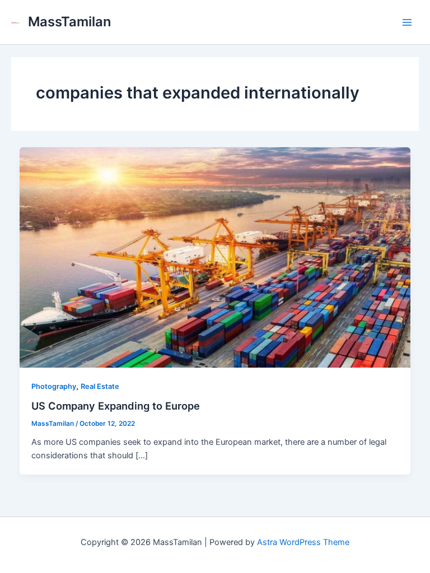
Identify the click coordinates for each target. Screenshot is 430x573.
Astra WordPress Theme (303, 542)
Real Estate (100, 386)
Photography (53, 386)
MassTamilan (69, 21)
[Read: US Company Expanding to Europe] (215, 257)
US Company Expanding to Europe (115, 406)
